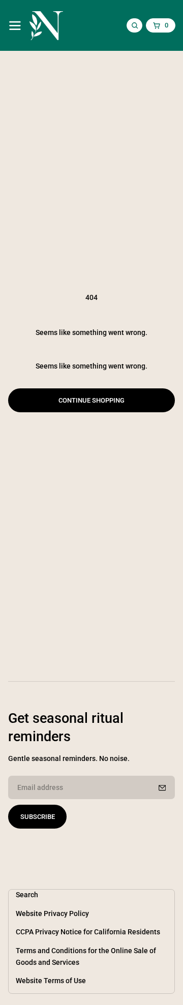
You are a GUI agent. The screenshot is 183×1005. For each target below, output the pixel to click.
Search (27, 895)
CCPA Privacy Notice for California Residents (88, 932)
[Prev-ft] (162, 788)
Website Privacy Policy (52, 913)
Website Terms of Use (51, 981)
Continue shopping (91, 400)
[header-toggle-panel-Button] (15, 25)
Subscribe (37, 816)
